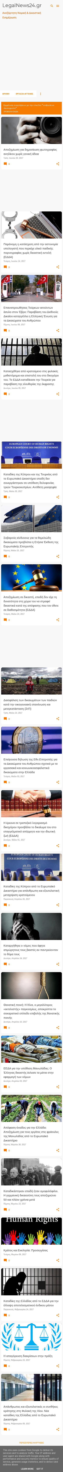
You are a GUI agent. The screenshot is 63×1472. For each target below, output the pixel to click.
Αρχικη (5, 93)
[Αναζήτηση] (52, 5)
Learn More (27, 1469)
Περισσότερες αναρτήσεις (31, 1443)
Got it (39, 1469)
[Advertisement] (31, 58)
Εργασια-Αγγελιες (24, 93)
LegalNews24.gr (22, 5)
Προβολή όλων (11, 112)
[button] (57, 164)
